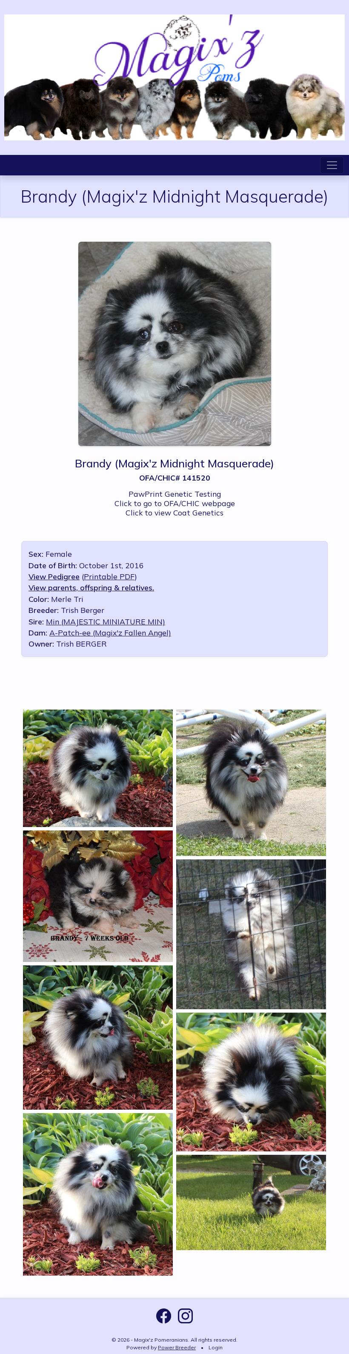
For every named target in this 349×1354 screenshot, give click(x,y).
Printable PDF (109, 576)
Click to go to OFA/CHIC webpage (174, 503)
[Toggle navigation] (332, 165)
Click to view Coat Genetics (174, 512)
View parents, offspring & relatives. (91, 587)
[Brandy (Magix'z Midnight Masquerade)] (175, 342)
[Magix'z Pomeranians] (174, 76)
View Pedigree (54, 576)
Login (216, 1347)
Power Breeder (177, 1347)
